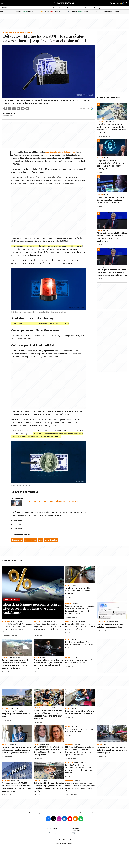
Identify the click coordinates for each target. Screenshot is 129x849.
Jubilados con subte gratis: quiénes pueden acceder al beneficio (77, 591)
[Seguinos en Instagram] (59, 818)
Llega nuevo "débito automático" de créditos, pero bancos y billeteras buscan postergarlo (111, 164)
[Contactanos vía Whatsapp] (55, 833)
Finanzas (61, 8)
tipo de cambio (30, 540)
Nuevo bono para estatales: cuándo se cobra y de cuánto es (80, 661)
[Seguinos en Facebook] (48, 818)
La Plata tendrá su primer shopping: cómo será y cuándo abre (16, 714)
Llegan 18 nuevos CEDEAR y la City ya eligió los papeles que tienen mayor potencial (110, 200)
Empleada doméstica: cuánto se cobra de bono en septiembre (80, 712)
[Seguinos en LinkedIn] (64, 818)
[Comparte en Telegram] (23, 108)
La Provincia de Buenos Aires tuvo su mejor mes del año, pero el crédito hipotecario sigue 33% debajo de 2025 (49, 628)
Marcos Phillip (10, 114)
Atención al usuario (52, 828)
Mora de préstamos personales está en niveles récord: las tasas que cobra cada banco (32, 608)
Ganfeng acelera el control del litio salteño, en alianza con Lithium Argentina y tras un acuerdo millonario (16, 664)
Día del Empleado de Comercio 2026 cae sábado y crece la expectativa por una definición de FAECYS (48, 714)
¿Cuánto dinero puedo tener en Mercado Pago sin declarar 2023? (51, 501)
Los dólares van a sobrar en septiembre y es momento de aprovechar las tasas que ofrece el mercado (111, 128)
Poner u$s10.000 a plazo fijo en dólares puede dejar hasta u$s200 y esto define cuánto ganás (80, 626)
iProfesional (7, 32)
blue (40, 540)
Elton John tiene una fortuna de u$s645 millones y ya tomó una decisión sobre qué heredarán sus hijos (48, 664)
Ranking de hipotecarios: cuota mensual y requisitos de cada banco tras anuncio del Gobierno (112, 272)
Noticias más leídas (12, 560)
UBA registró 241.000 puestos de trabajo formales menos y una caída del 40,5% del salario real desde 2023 (80, 787)
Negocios (88, 8)
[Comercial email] (73, 833)
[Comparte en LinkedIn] (18, 108)
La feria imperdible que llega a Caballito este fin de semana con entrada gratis (112, 750)
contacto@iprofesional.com (64, 843)
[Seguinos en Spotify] (80, 818)
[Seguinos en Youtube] (69, 818)
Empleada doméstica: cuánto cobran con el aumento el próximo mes (80, 645)
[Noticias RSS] (75, 818)
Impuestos (70, 8)
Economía (45, 8)
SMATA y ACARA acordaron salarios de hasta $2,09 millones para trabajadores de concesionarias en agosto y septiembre (79, 751)
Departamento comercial (76, 829)
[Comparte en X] (9, 108)
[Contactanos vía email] (50, 833)
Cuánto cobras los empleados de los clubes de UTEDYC (79, 730)
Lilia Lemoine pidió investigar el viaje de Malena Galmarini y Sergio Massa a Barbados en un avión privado (48, 751)
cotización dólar (51, 540)
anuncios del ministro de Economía (60, 152)
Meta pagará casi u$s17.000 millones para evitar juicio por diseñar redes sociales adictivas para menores (16, 787)
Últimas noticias (33, 8)
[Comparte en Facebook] (5, 108)
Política (53, 8)
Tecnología (97, 8)
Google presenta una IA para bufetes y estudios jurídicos (110, 625)
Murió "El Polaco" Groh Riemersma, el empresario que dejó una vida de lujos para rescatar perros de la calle (17, 628)
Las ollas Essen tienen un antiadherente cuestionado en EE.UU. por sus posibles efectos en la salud (79, 769)
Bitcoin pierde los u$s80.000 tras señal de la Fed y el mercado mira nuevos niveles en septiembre (112, 237)
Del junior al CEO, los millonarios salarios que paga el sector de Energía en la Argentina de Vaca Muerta (49, 787)
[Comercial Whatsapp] (79, 833)
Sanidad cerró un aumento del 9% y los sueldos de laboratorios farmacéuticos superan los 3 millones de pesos (80, 610)
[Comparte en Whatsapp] (14, 108)
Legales (79, 8)
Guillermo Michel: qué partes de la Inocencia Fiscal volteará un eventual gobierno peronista (16, 750)
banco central (17, 540)
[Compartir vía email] (27, 108)
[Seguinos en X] (53, 818)
